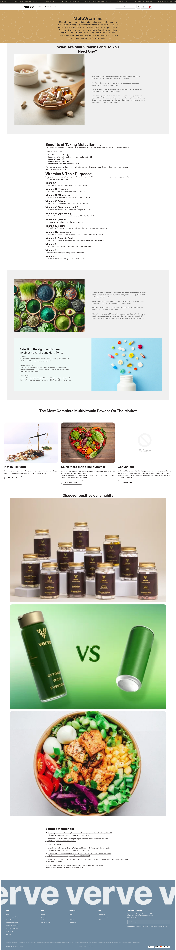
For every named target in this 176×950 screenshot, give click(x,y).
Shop (55, 7)
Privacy (80, 946)
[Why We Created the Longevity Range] (88, 550)
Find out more (127, 482)
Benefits (43, 914)
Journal (71, 917)
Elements (8, 934)
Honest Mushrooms (11, 920)
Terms (85, 946)
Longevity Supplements (12, 928)
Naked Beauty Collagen (12, 922)
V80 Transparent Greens (12, 917)
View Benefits (13, 478)
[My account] (138, 7)
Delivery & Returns (103, 917)
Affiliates (71, 920)
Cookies (90, 946)
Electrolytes (48, 7)
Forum (71, 914)
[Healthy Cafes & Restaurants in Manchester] (88, 763)
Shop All (8, 914)
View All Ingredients (72, 482)
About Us (43, 920)
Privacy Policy (163, 926)
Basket (147, 7)
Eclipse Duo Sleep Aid (11, 925)
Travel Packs (9, 931)
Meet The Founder (45, 922)
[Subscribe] (167, 922)
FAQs (99, 920)
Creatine (39, 7)
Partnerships (72, 922)
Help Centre (101, 914)
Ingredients (43, 917)
